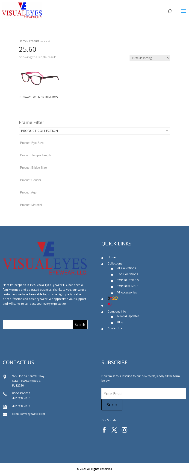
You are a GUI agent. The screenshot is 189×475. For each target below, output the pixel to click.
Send (111, 404)
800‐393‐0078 (21, 393)
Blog (120, 322)
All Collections (126, 268)
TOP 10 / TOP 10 (128, 280)
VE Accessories (127, 292)
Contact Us (115, 328)
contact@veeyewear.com (28, 414)
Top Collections (127, 274)
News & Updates (128, 316)
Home (23, 41)
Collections (115, 263)
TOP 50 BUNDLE (127, 286)
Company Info (117, 311)
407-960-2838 (21, 398)
